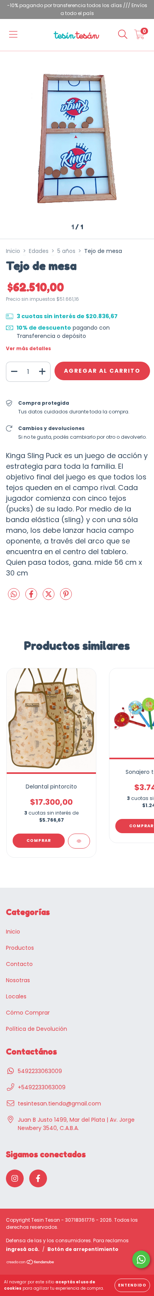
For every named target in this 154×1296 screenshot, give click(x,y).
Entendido (132, 1285)
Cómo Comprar (28, 1013)
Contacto (19, 964)
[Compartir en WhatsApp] (14, 595)
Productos (20, 948)
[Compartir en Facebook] (32, 597)
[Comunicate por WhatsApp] (141, 1259)
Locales (16, 996)
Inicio (13, 251)
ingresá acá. (22, 1249)
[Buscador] (123, 35)
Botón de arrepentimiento (82, 1249)
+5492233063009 (42, 1087)
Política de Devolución (36, 1029)
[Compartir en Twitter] (49, 597)
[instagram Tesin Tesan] (15, 1178)
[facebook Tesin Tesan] (38, 1178)
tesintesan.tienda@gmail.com (59, 1103)
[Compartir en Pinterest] (66, 597)
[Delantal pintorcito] (79, 841)
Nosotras (18, 980)
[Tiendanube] (30, 1263)
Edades (39, 251)
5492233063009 (40, 1071)
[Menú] (13, 35)
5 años (66, 251)
